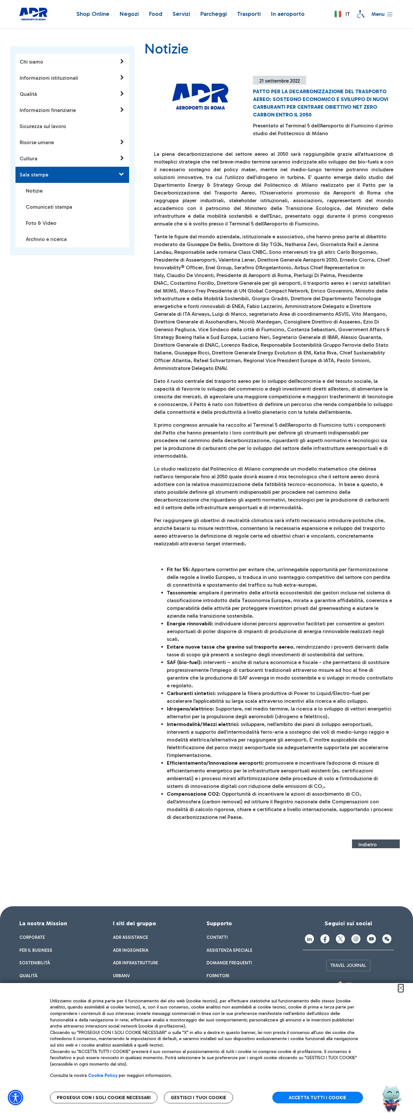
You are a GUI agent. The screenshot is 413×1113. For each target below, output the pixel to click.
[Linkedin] (309, 938)
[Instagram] (355, 938)
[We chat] (386, 938)
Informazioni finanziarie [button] (48, 110)
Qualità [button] (28, 94)
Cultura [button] (28, 158)
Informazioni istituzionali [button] (49, 78)
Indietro (367, 844)
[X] (340, 938)
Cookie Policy (102, 1075)
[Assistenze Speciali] (360, 14)
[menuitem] (32, 937)
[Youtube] (371, 938)
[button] (342, 14)
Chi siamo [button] (31, 62)
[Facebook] (324, 938)
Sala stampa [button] (34, 175)
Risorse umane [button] (37, 142)
